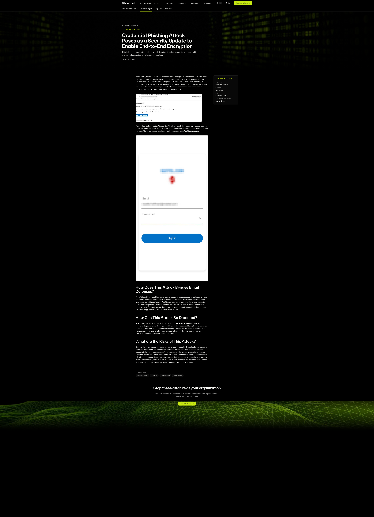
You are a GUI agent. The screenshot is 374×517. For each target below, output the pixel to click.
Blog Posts (158, 9)
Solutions (169, 3)
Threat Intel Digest (146, 9)
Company (207, 3)
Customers (182, 3)
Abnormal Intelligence (129, 9)
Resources (195, 3)
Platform (157, 3)
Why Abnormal (145, 3)
